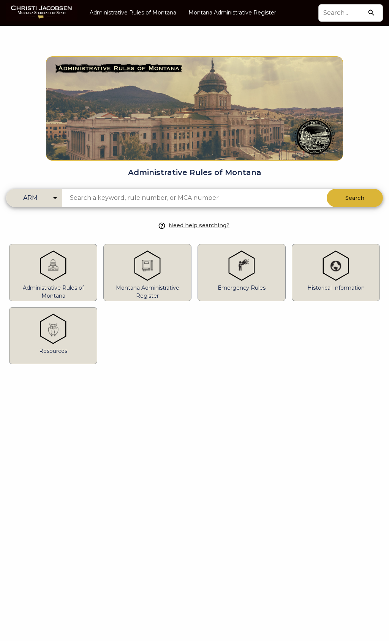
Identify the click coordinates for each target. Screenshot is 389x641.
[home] (41, 13)
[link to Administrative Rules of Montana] (194, 96)
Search (354, 198)
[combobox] (343, 13)
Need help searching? (199, 225)
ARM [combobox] (30, 197)
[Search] (371, 12)
